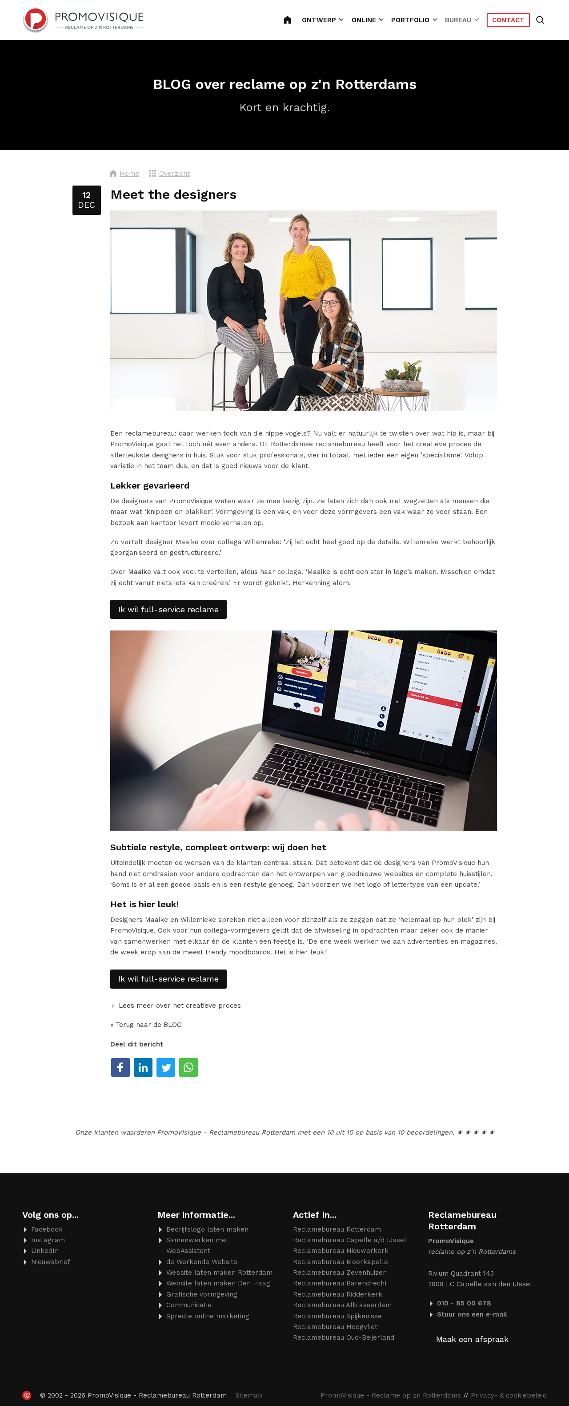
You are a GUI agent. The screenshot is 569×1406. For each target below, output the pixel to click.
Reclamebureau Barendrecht (340, 1283)
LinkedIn (45, 1251)
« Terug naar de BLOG (146, 1025)
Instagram (48, 1240)
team (165, 466)
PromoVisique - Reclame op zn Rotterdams (391, 1395)
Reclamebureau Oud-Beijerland (343, 1337)
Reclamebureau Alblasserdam (342, 1305)
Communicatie (189, 1305)
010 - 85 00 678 (464, 1303)
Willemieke (262, 542)
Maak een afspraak (472, 1339)
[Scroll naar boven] (533, 1372)
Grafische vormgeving (201, 1294)
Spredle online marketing (207, 1316)
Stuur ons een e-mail (472, 1314)
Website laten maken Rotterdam (219, 1273)
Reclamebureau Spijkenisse (337, 1316)
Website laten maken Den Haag (218, 1283)
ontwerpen (307, 874)
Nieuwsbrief (50, 1262)
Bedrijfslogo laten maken (207, 1229)
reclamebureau (150, 433)
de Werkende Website (201, 1262)
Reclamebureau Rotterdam (293, 20)
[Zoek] (541, 20)
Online (364, 20)
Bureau (458, 20)
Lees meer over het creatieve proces (180, 1006)
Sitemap (249, 1395)
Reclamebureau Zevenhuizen (340, 1273)
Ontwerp (319, 20)
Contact (508, 20)
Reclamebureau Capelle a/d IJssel (349, 1240)
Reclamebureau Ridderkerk (337, 1294)
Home (129, 174)
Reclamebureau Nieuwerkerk (341, 1251)
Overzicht (174, 174)
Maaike (139, 572)
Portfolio (410, 20)
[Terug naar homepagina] (82, 20)
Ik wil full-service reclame (168, 609)
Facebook (47, 1229)
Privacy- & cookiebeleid (509, 1395)
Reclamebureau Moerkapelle (340, 1262)
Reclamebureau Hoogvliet (335, 1327)
